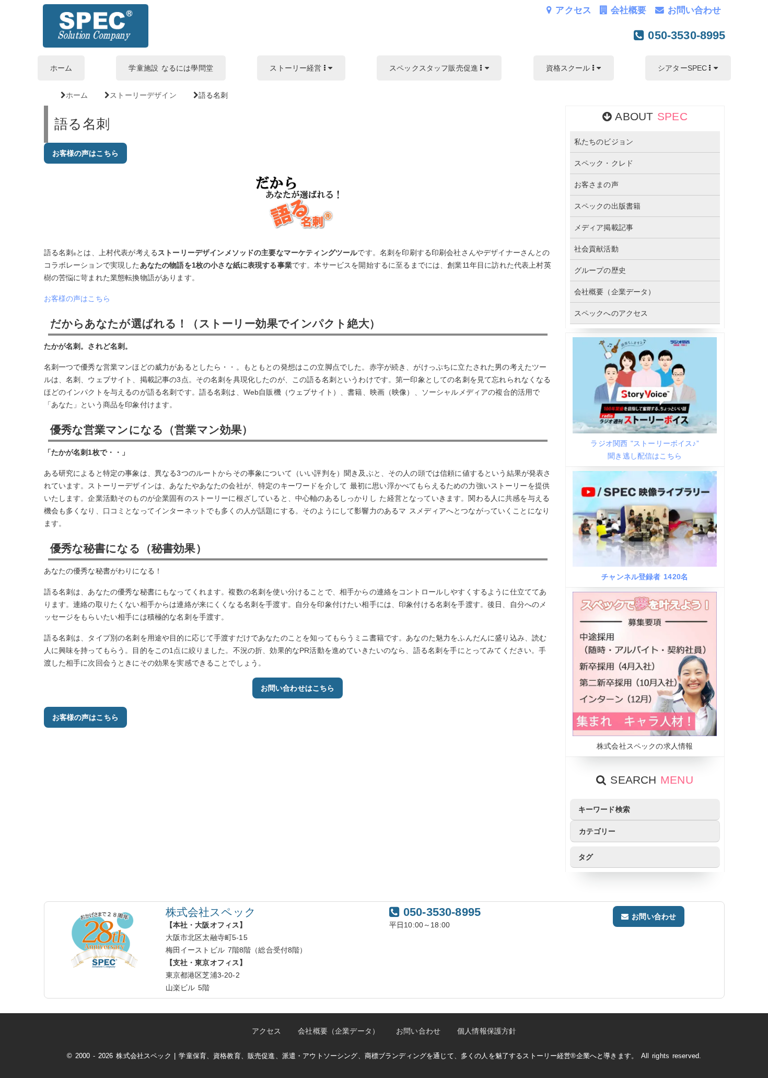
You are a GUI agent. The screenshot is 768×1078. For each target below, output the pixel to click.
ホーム (61, 68)
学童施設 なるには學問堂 (171, 68)
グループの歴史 (600, 270)
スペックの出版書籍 (607, 206)
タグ (585, 857)
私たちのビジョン (603, 141)
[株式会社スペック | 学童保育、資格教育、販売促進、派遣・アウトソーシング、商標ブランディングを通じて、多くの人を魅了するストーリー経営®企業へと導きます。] (96, 45)
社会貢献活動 (596, 249)
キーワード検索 (604, 809)
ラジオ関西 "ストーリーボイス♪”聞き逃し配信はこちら (644, 449)
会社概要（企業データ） (615, 292)
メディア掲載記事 (603, 227)
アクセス (571, 10)
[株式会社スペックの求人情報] (644, 733)
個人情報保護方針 (486, 1031)
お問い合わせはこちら (298, 688)
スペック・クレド (603, 163)
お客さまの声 (596, 184)
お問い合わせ (693, 10)
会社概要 (626, 10)
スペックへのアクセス (611, 313)
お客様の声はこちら (85, 153)
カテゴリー (597, 831)
